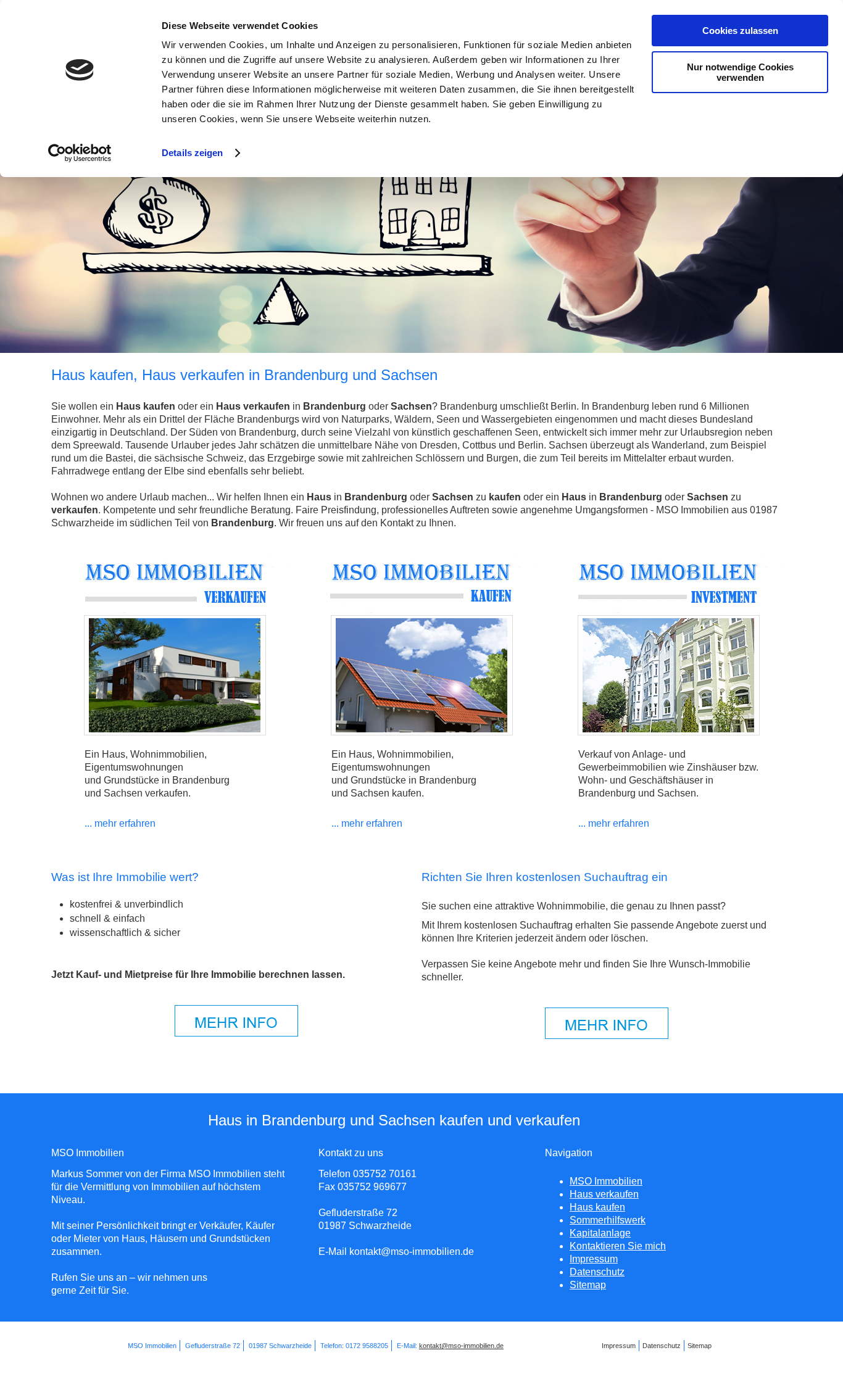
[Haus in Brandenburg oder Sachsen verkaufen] (175, 732)
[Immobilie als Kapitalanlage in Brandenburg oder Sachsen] (669, 732)
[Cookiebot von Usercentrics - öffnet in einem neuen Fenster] (80, 153)
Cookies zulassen (740, 30)
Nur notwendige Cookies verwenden (740, 72)
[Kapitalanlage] (668, 612)
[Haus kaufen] (422, 612)
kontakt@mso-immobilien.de (461, 1345)
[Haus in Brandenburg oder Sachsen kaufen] (422, 732)
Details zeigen (192, 152)
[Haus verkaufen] (175, 612)
